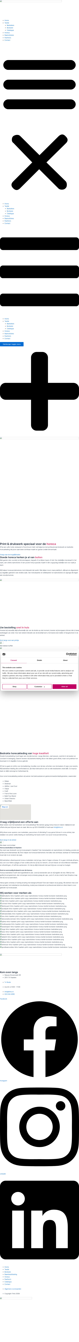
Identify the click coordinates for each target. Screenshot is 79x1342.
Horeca (7, 33)
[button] (39, 123)
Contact (7, 40)
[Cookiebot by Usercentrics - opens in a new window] (68, 654)
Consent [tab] (14, 660)
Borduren (10, 28)
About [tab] (65, 660)
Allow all (64, 686)
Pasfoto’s (8, 38)
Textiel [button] (7, 23)
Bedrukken (10, 25)
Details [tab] (39, 660)
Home (7, 20)
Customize (38, 686)
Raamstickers (9, 35)
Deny (14, 686)
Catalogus (10, 30)
